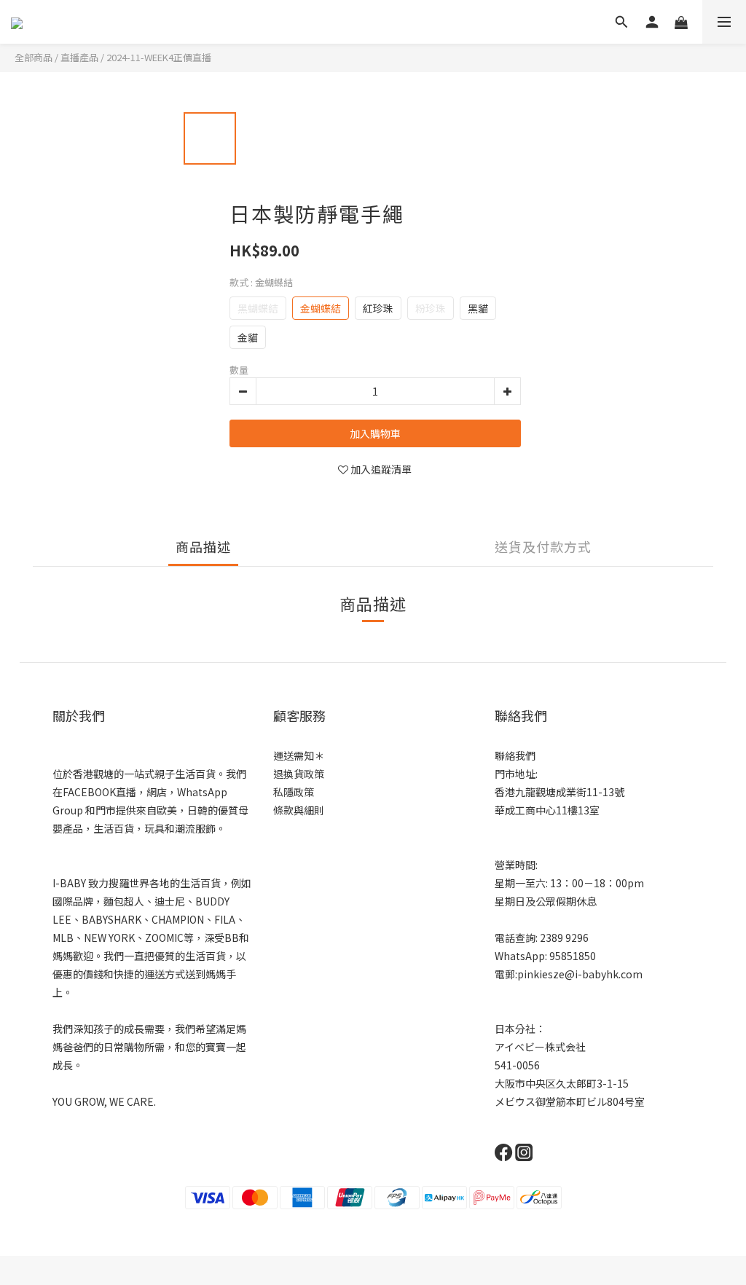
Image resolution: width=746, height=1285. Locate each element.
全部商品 (33, 57)
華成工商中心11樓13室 (547, 810)
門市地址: (516, 773)
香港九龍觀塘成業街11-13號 (559, 792)
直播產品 (79, 57)
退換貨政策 (298, 773)
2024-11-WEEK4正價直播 (158, 57)
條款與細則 (298, 810)
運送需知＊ (298, 755)
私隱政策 (293, 792)
